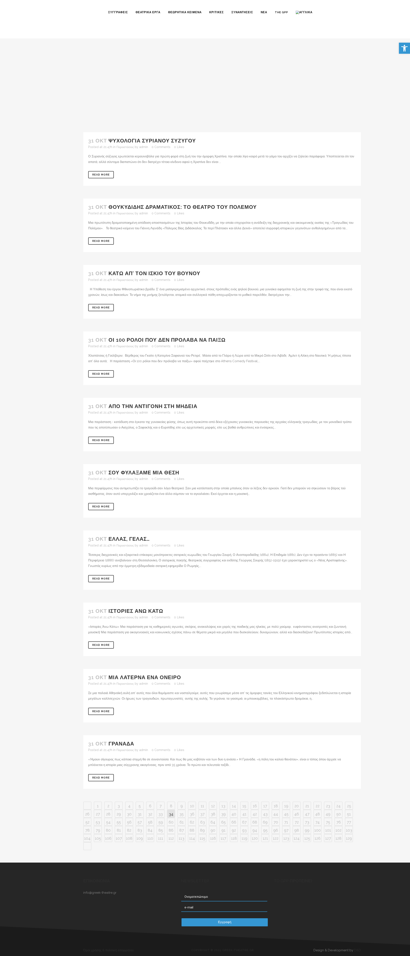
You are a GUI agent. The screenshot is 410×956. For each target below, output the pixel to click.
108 (129, 838)
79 (98, 830)
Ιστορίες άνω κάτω (135, 611)
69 (265, 822)
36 (192, 814)
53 (98, 822)
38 (213, 814)
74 (317, 822)
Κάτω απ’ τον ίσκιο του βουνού (154, 273)
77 (349, 822)
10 (192, 806)
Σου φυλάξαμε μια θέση (143, 472)
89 (202, 830)
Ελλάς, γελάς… (129, 539)
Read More (101, 174)
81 (119, 830)
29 (119, 814)
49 (328, 814)
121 (265, 838)
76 (338, 822)
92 (234, 830)
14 (234, 806)
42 (255, 814)
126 (318, 838)
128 (338, 838)
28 (108, 814)
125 (307, 838)
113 (181, 838)
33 (160, 814)
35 (181, 814)
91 (223, 830)
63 (202, 822)
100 (317, 830)
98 (296, 830)
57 (140, 822)
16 (255, 806)
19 (286, 806)
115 (202, 838)
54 (108, 822)
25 (349, 806)
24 (338, 806)
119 (244, 838)
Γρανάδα (121, 744)
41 (244, 814)
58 (150, 822)
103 (349, 830)
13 (223, 806)
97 (286, 830)
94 (254, 830)
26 (87, 814)
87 (181, 830)
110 (150, 838)
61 (182, 822)
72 (297, 822)
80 (108, 830)
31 (140, 814)
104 (87, 838)
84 (150, 830)
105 (98, 838)
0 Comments (161, 147)
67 (244, 822)
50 (338, 814)
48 (317, 814)
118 (234, 838)
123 (286, 838)
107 (119, 838)
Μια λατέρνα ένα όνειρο (144, 677)
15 (244, 806)
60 (171, 822)
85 (160, 830)
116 (213, 838)
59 (160, 822)
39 (223, 814)
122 (275, 838)
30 (129, 814)
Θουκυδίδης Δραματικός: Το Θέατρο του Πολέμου (182, 207)
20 (296, 806)
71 (286, 822)
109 (139, 838)
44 (275, 814)
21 (307, 806)
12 (213, 806)
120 (255, 838)
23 (328, 806)
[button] (404, 48)
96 (275, 830)
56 (129, 822)
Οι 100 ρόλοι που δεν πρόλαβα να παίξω (167, 340)
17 (265, 806)
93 (244, 830)
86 (171, 830)
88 (192, 830)
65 (223, 822)
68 (254, 822)
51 (349, 814)
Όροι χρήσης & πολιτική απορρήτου (108, 950)
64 (213, 822)
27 (98, 814)
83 (140, 830)
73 (307, 822)
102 (338, 830)
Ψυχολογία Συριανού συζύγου (152, 141)
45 (286, 814)
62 (192, 822)
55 (119, 822)
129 (349, 838)
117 (223, 838)
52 (87, 822)
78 (87, 830)
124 (297, 838)
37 (202, 814)
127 (328, 838)
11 (202, 806)
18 (276, 806)
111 (160, 838)
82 (129, 830)
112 (171, 838)
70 (276, 822)
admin (143, 147)
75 (328, 822)
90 (213, 830)
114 (192, 838)
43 (265, 814)
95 (265, 830)
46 (296, 814)
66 (233, 822)
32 (150, 814)
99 (307, 830)
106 (108, 838)
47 (307, 814)
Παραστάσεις (125, 147)
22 (317, 806)
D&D (357, 950)
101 (328, 830)
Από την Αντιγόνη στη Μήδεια (152, 406)
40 (233, 814)
